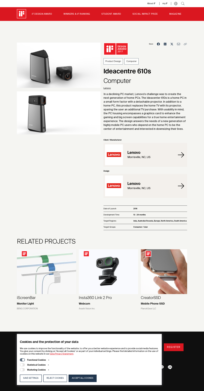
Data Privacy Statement (61, 354)
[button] (176, 3)
